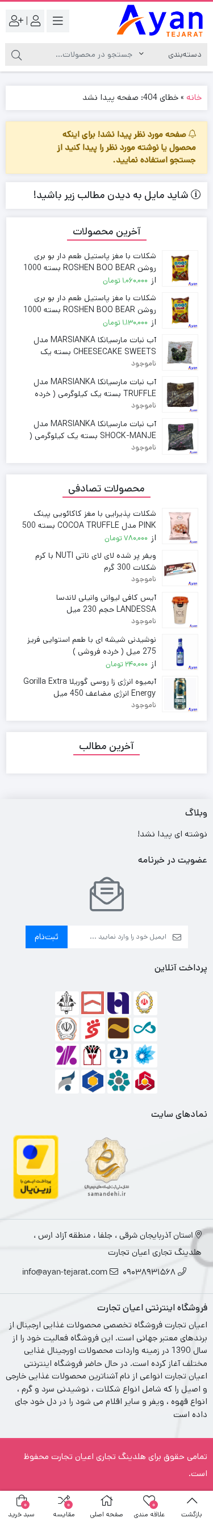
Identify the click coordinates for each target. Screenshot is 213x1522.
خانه (194, 97)
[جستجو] (16, 54)
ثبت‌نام (47, 937)
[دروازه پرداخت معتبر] (36, 1166)
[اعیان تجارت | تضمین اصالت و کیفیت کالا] (160, 21)
